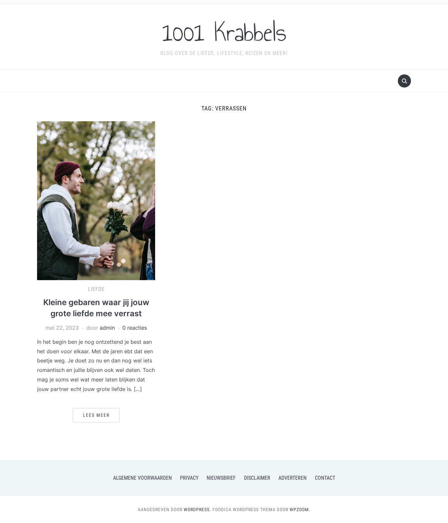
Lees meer (96, 415)
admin (107, 327)
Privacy (189, 478)
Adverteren (292, 478)
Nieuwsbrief (221, 478)
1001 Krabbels (224, 32)
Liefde (96, 289)
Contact (325, 478)
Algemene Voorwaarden (142, 478)
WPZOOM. (300, 509)
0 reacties (134, 327)
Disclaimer (257, 478)
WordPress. (197, 509)
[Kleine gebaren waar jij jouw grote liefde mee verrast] (96, 200)
